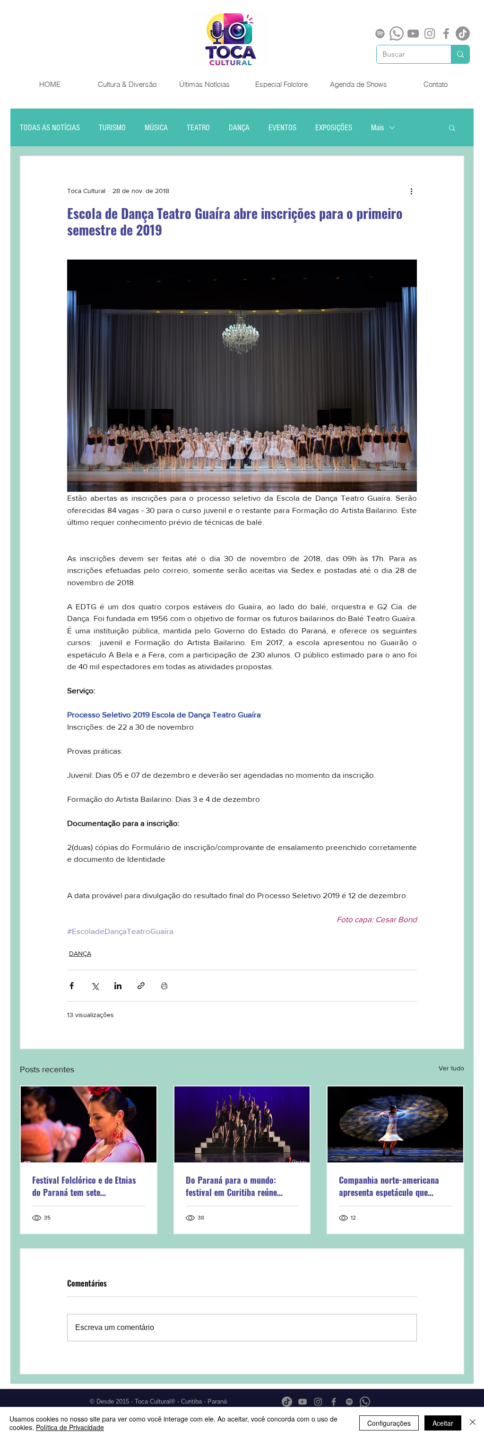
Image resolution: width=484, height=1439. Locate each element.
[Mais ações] (411, 190)
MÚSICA (156, 127)
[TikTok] (463, 33)
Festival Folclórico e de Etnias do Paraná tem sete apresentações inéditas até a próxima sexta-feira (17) (84, 1186)
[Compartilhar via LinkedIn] (117, 985)
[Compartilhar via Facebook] (71, 985)
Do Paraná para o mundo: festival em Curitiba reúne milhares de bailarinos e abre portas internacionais (237, 1186)
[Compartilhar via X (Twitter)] (94, 985)
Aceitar (442, 1423)
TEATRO (198, 127)
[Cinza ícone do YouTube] (413, 33)
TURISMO (112, 127)
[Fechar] (472, 1422)
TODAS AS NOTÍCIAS (50, 127)
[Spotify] (380, 33)
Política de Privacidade (70, 1427)
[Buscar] (460, 54)
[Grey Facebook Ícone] (446, 33)
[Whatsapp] (396, 33)
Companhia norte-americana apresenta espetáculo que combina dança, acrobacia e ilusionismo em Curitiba (389, 1186)
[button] (452, 127)
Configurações (389, 1423)
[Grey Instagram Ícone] (430, 33)
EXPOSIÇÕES (333, 127)
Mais (377, 127)
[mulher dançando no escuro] (395, 1124)
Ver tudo (451, 1068)
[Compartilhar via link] (141, 985)
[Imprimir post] (164, 985)
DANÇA (239, 127)
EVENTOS (282, 127)
